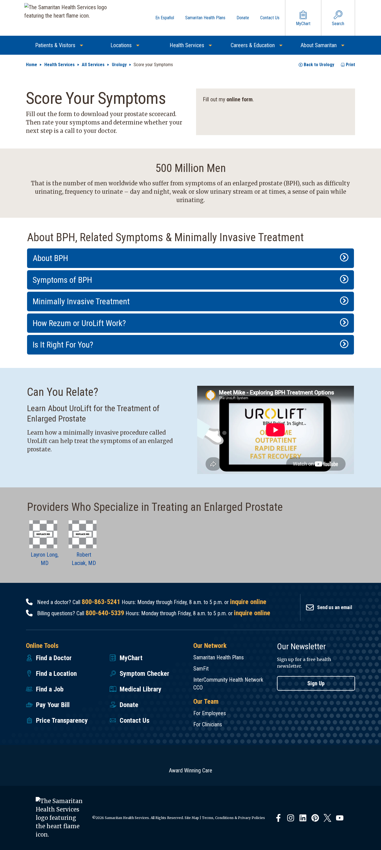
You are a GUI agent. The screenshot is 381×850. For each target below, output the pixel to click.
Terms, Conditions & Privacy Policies (233, 818)
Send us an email (334, 607)
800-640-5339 (105, 613)
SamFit (201, 668)
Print (350, 64)
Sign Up (316, 683)
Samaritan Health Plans (218, 657)
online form (239, 99)
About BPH (50, 258)
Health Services (59, 64)
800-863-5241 (101, 602)
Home (31, 64)
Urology (119, 64)
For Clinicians (207, 724)
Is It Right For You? (63, 344)
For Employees (209, 713)
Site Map (192, 818)
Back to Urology (319, 64)
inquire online (248, 602)
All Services (93, 64)
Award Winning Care (190, 770)
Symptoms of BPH (62, 280)
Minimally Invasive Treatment (81, 301)
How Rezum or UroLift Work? (79, 323)
